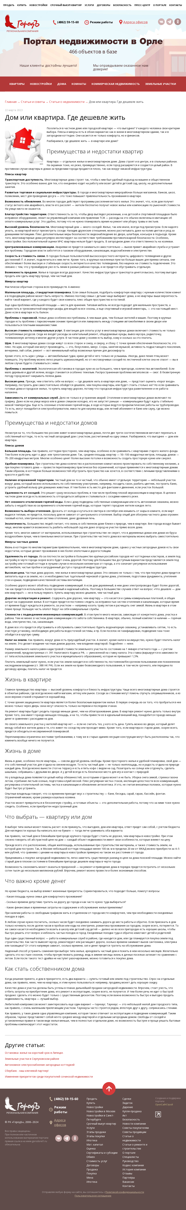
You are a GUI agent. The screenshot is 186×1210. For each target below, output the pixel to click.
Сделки (126, 1098)
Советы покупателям (135, 1128)
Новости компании (134, 1123)
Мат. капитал (94, 1144)
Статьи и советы (33, 102)
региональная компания (22, 1112)
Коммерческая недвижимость (116, 84)
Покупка (91, 1173)
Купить (22, 5)
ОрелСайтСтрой (164, 1104)
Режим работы (101, 22)
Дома (61, 84)
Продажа (92, 1169)
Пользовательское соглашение (93, 1195)
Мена (89, 1177)
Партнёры (128, 1177)
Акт (124, 1115)
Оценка (91, 1148)
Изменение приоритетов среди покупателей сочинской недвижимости (49, 1076)
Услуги (90, 1128)
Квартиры (17, 84)
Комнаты (79, 84)
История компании (134, 1169)
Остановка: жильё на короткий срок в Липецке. (34, 1052)
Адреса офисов (135, 22)
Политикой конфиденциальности (124, 1192)
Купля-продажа (131, 1111)
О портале (129, 1152)
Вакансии (128, 1181)
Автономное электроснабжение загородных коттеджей (39, 1064)
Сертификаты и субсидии (102, 1152)
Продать (8, 5)
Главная (11, 102)
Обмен (90, 1157)
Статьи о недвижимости (67, 102)
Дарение (127, 1107)
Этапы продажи (96, 1132)
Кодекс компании (133, 1165)
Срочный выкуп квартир (66, 5)
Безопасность (122, 5)
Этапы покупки (95, 1136)
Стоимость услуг (96, 1161)
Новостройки (41, 84)
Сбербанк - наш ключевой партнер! (26, 1070)
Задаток (127, 1103)
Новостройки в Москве (100, 1111)
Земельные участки (160, 84)
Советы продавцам (134, 1132)
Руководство (130, 1161)
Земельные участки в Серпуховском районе (32, 1058)
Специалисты (130, 1157)
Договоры (92, 1165)
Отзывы (127, 1173)
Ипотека (91, 1140)
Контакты (175, 5)
